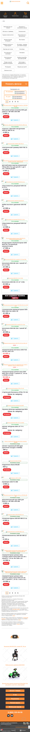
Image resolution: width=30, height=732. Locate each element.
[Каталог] (1, 21)
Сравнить (15, 120)
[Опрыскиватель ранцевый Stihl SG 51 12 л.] (15, 182)
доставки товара (16, 609)
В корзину (7, 397)
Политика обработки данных (22, 727)
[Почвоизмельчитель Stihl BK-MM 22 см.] (15, 531)
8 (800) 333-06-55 (15, 712)
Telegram (22, 715)
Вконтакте (8, 715)
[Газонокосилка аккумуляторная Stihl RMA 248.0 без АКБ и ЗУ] (15, 305)
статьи (18, 624)
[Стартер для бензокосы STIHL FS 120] (15, 388)
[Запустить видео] (15, 637)
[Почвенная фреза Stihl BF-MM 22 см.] (15, 514)
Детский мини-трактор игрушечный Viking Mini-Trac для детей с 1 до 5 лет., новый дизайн (15, 684)
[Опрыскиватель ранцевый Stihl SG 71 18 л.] (15, 219)
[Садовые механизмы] (15, 3)
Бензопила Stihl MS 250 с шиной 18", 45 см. (15, 646)
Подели (16, 719)
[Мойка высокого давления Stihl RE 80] (15, 200)
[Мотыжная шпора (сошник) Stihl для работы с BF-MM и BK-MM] (15, 106)
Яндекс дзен (15, 715)
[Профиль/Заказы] (15, 13)
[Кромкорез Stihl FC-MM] (15, 478)
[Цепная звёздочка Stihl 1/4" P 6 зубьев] (15, 422)
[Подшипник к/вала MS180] (15, 461)
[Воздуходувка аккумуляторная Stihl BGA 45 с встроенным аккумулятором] (15, 239)
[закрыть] (29, 727)
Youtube (12, 715)
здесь (14, 615)
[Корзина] (25, 13)
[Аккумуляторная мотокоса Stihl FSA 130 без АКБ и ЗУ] (15, 343)
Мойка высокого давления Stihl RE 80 (15, 664)
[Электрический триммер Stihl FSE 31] (15, 143)
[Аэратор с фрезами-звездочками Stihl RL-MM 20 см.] (15, 125)
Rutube (19, 715)
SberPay (24, 719)
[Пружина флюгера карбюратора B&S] (15, 405)
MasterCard (10, 719)
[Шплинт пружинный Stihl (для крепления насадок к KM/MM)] (15, 442)
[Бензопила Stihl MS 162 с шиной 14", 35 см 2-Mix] (15, 259)
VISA (4, 719)
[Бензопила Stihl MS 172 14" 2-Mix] (15, 278)
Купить (6, 116)
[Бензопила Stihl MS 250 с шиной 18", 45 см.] (15, 324)
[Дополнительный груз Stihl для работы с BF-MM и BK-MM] (15, 496)
